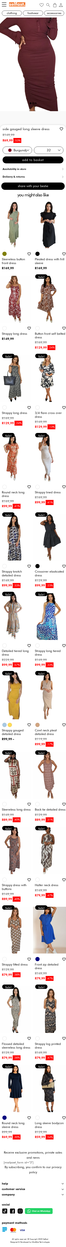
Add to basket (33, 160)
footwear (33, 13)
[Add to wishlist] (61, 129)
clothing (12, 13)
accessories (54, 13)
